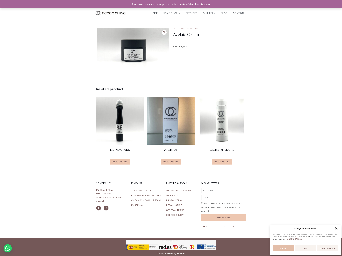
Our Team (209, 13)
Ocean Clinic (192, 29)
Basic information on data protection (221, 227)
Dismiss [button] (205, 4)
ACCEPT (283, 248)
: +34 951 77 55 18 (141, 190)
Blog (224, 13)
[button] (336, 228)
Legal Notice (174, 205)
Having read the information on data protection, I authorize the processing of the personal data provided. (223, 207)
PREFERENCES (327, 248)
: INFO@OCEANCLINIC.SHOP (146, 195)
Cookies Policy (175, 215)
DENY (305, 248)
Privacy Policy (174, 200)
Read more (120, 161)
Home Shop (170, 13)
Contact (238, 13)
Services (191, 13)
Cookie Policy (294, 238)
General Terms (175, 210)
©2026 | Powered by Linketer (171, 253)
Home (154, 13)
